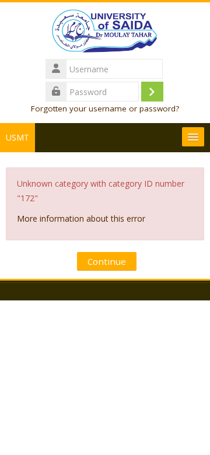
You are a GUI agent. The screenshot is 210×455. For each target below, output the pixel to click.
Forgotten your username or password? (105, 108)
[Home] (105, 32)
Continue (107, 261)
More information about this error (81, 218)
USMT (17, 137)
